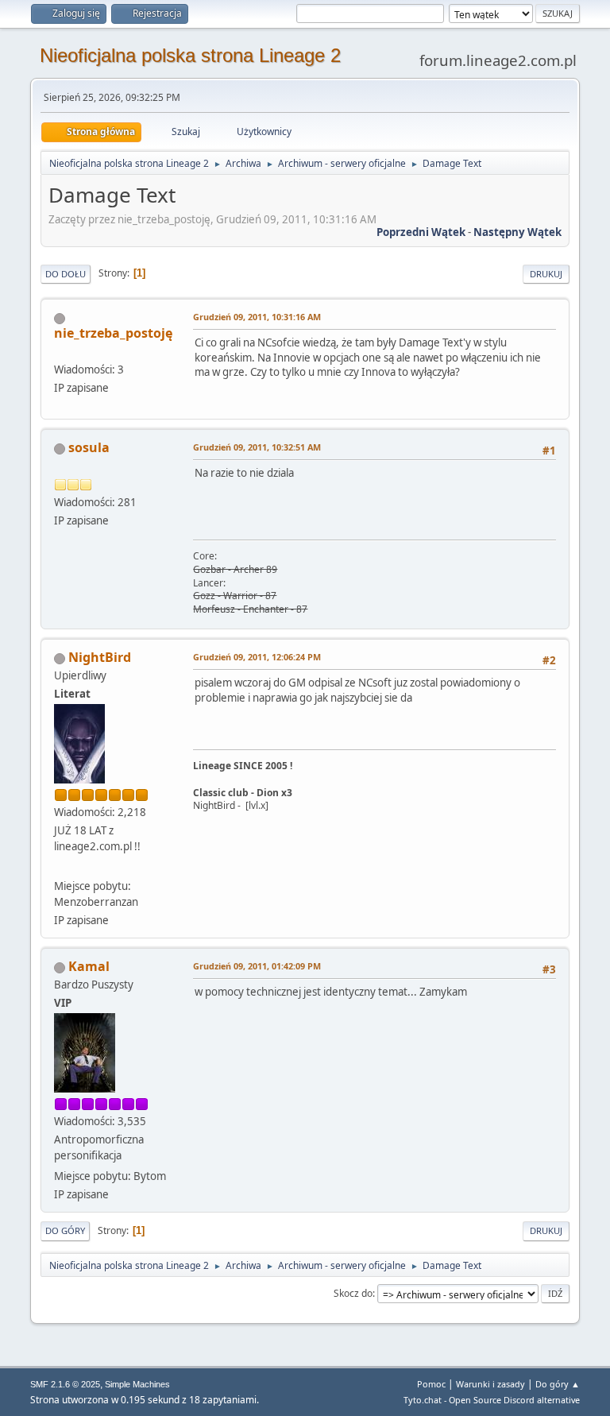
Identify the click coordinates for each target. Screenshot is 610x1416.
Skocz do (353, 1293)
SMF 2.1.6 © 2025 (65, 1384)
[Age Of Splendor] (60, 867)
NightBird (99, 657)
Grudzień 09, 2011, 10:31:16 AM (257, 317)
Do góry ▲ (557, 1384)
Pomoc (431, 1384)
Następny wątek (517, 232)
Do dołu (65, 274)
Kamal (89, 966)
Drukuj (546, 274)
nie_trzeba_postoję (113, 333)
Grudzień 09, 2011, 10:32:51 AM (257, 447)
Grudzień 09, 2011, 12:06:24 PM (257, 657)
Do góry (65, 1230)
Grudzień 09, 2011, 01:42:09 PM (257, 966)
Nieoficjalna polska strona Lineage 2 (190, 55)
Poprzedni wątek (420, 232)
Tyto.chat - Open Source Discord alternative (491, 1400)
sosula (89, 447)
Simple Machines (137, 1384)
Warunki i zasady (490, 1384)
